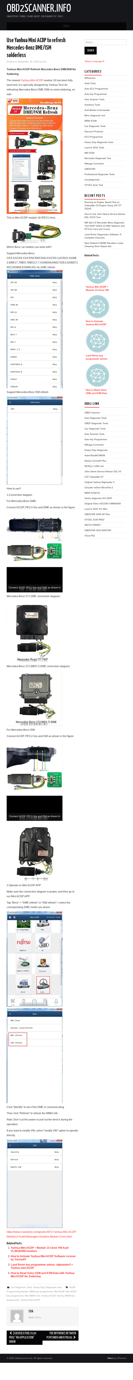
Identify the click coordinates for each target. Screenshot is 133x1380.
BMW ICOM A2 (92, 493)
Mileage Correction (94, 163)
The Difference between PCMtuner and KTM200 (61, 1335)
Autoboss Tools (92, 104)
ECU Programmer (94, 137)
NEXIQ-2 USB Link (94, 466)
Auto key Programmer (96, 94)
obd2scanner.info (39, 9)
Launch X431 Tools (94, 147)
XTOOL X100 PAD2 (94, 519)
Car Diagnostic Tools (21, 1287)
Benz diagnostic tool (95, 115)
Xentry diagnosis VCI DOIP (98, 498)
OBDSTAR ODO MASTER (98, 530)
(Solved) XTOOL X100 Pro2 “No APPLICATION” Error (22, 1337)
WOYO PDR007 (93, 525)
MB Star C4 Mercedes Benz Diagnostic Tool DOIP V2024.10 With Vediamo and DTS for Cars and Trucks (105, 225)
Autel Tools (90, 83)
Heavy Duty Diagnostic (96, 450)
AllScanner (90, 78)
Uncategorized (92, 179)
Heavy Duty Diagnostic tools (47, 1287)
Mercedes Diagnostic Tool (98, 158)
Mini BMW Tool (32, 1295)
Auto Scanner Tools (94, 99)
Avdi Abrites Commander (97, 110)
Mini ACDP (59, 1291)
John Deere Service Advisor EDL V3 (103, 471)
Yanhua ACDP (48, 1295)
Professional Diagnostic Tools (100, 174)
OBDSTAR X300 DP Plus (97, 514)
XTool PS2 (90, 535)
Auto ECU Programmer (96, 88)
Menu (66, 26)
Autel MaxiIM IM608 (95, 455)
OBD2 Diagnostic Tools (96, 423)
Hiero (110, 1358)
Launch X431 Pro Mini (96, 509)
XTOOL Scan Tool (94, 185)
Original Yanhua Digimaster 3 (100, 482)
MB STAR (89, 153)
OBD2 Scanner (92, 412)
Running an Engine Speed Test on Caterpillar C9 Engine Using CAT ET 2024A (103, 205)
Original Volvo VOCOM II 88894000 (103, 503)
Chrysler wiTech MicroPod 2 (99, 487)
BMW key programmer (41, 1291)
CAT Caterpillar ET (94, 477)
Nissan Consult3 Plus (95, 460)
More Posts (35, 1318)
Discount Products (94, 131)
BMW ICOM (91, 120)
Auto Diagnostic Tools (96, 418)
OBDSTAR (90, 169)
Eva (44, 61)
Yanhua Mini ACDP (32, 80)
